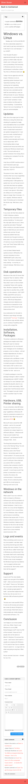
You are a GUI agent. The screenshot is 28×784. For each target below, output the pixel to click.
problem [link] (7, 27)
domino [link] (19, 21)
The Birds (17, 748)
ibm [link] (8, 24)
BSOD (11, 419)
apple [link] (7, 21)
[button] (8, 705)
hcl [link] (5, 24)
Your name (8, 682)
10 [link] (5, 21)
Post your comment (17, 733)
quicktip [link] (11, 27)
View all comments (10, 774)
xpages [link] (18, 27)
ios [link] (10, 24)
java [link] (12, 24)
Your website (8, 695)
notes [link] (15, 24)
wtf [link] (15, 27)
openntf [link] (19, 24)
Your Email (8, 689)
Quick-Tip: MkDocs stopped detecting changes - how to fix (14, 753)
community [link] (13, 21)
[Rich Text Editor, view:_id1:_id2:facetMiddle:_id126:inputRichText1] (14, 721)
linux (18, 666)
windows (22, 666)
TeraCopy (14, 318)
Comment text (9, 702)
